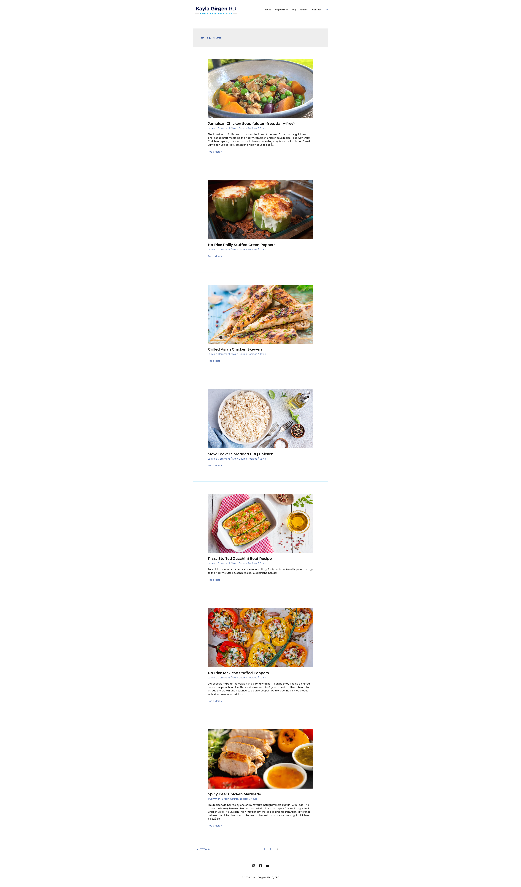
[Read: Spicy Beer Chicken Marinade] (260, 758)
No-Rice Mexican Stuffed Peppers (238, 673)
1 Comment (214, 798)
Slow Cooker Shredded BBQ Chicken (241, 454)
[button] (327, 9)
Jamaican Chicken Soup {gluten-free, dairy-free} (251, 123)
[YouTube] (267, 865)
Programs (280, 9)
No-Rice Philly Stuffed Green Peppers (241, 245)
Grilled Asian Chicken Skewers (235, 349)
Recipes (252, 128)
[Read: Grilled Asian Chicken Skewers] (260, 314)
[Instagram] (253, 865)
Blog (294, 9)
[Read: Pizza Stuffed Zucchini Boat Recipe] (260, 523)
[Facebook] (260, 865)
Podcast (304, 9)
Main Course (239, 128)
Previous (203, 849)
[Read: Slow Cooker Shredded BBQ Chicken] (260, 418)
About (268, 9)
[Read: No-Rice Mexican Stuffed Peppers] (260, 637)
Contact (316, 9)
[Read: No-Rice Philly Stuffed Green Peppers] (260, 209)
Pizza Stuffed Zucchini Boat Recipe (240, 558)
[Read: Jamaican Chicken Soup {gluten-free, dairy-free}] (260, 88)
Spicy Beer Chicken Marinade (234, 794)
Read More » (215, 152)
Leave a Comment (219, 128)
